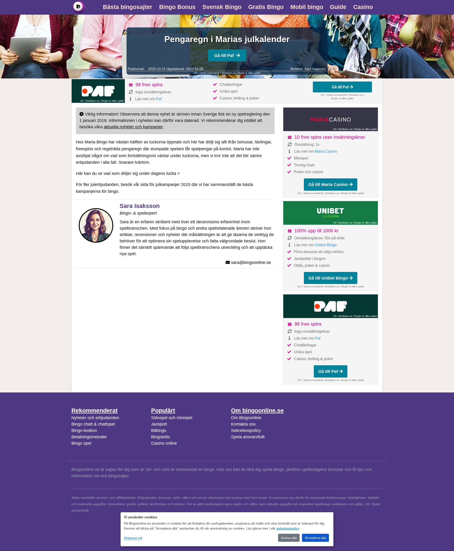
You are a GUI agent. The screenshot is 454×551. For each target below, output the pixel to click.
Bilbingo (158, 430)
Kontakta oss (243, 424)
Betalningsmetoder (89, 437)
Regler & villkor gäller (249, 73)
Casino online (164, 443)
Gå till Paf (224, 55)
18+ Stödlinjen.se (89, 100)
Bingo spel (81, 443)
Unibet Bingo (326, 245)
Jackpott (159, 424)
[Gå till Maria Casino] (330, 119)
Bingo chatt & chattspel (93, 424)
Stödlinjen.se (229, 73)
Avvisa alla (289, 538)
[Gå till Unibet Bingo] (330, 213)
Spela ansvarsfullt (248, 437)
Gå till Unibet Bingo (328, 278)
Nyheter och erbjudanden (95, 417)
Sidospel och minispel (171, 417)
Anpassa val (133, 538)
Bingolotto (160, 437)
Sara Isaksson (315, 69)
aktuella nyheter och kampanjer (133, 127)
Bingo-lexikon (84, 430)
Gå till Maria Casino (328, 184)
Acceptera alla (315, 538)
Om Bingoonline (246, 417)
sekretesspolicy (287, 528)
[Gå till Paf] (98, 91)
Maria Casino (326, 151)
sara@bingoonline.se (251, 262)
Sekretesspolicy (246, 430)
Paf (159, 99)
